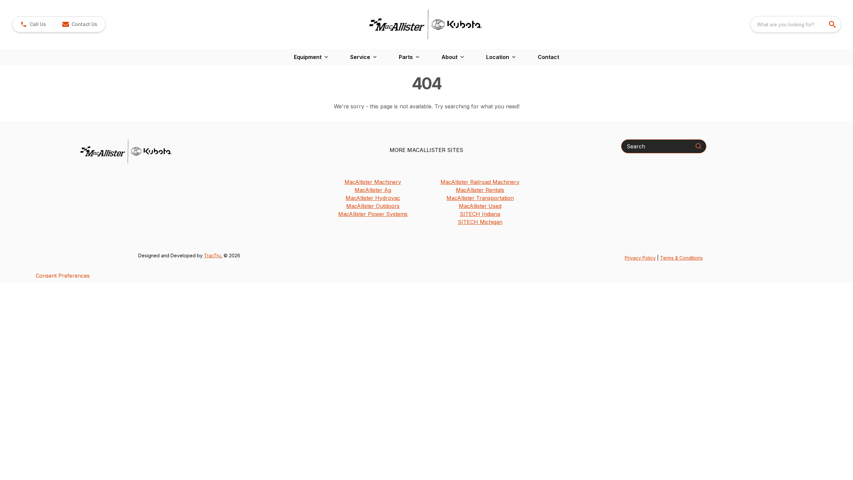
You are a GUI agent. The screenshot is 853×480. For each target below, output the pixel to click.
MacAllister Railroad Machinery (479, 182)
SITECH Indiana (480, 214)
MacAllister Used (480, 206)
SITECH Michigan (480, 222)
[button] (33, 24)
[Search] (698, 146)
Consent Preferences (63, 275)
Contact (548, 57)
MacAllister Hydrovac (373, 198)
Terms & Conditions (681, 258)
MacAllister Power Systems (373, 214)
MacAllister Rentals (480, 190)
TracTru (212, 255)
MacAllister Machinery (373, 182)
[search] (833, 24)
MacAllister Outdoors (373, 206)
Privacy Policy (640, 258)
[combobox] (795, 24)
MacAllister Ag (373, 190)
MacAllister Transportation (480, 198)
